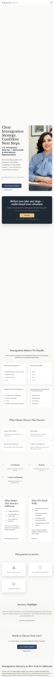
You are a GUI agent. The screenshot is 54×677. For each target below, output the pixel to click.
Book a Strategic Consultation (11, 185)
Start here (34, 538)
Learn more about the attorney (26, 620)
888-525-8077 (9, 190)
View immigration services (11, 538)
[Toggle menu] (51, 3)
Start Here (27, 215)
